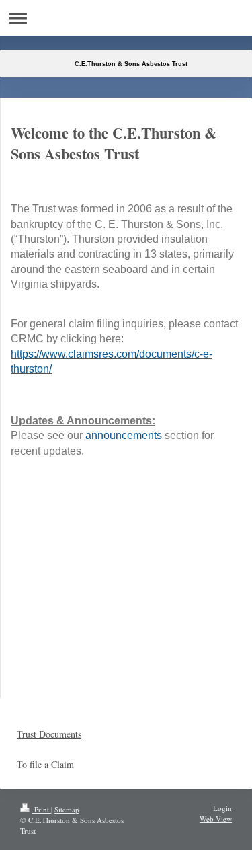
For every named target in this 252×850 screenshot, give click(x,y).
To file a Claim (45, 764)
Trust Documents (49, 734)
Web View (216, 819)
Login (222, 808)
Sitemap (66, 809)
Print (41, 809)
